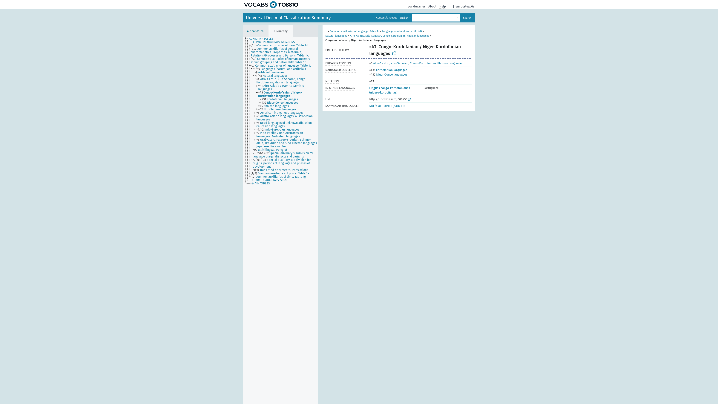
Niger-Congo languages (388, 74)
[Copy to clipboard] (394, 53)
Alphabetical (256, 31)
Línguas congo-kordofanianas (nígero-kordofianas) (389, 90)
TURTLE (387, 106)
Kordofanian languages (388, 70)
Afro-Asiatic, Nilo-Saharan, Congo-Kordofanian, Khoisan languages (389, 35)
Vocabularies (416, 6)
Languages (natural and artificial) (402, 31)
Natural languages (336, 35)
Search (467, 17)
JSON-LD (399, 106)
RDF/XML (375, 106)
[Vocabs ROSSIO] (271, 4)
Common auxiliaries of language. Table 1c (354, 31)
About (432, 6)
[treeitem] (262, 38)
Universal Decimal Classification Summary (288, 17)
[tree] (280, 220)
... (326, 31)
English (404, 17)
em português (464, 6)
